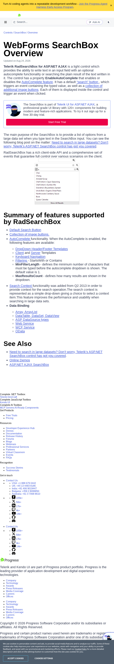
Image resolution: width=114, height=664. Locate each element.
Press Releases (14, 588)
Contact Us (12, 480)
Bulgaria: (25, 491)
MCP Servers (7, 407)
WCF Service (25, 327)
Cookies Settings (44, 658)
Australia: (26, 494)
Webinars (11, 444)
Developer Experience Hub (20, 428)
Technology (12, 583)
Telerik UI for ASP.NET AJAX (76, 104)
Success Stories (14, 467)
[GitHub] (13, 518)
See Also (18, 343)
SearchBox (20, 32)
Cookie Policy (81, 649)
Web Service (24, 323)
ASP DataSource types (32, 319)
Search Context (21, 286)
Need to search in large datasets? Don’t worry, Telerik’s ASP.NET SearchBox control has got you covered (56, 144)
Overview (33, 32)
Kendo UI (5, 402)
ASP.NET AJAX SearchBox (29, 364)
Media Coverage (14, 591)
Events (9, 455)
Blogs (9, 441)
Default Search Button (25, 230)
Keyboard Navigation (30, 256)
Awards (10, 586)
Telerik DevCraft (8, 397)
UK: (24, 486)
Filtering (21, 260)
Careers (10, 594)
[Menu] (5, 22)
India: (24, 488)
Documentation (14, 433)
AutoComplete (20, 239)
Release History (14, 436)
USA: (24, 483)
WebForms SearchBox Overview (51, 49)
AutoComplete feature (37, 82)
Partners (10, 449)
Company (11, 580)
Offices (9, 596)
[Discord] (13, 521)
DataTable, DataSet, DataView (37, 316)
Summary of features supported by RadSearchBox (54, 218)
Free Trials (11, 415)
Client (19, 253)
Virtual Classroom (15, 452)
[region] (57, 652)
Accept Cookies (16, 658)
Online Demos (20, 360)
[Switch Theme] (108, 22)
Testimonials (12, 470)
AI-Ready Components (27, 407)
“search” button (88, 82)
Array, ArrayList (26, 312)
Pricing (9, 418)
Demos (10, 431)
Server (35, 253)
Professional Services (17, 447)
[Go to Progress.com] (9, 561)
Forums (10, 439)
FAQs (9, 457)
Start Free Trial (57, 122)
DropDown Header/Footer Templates (41, 249)
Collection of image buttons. (29, 234)
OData (20, 331)
